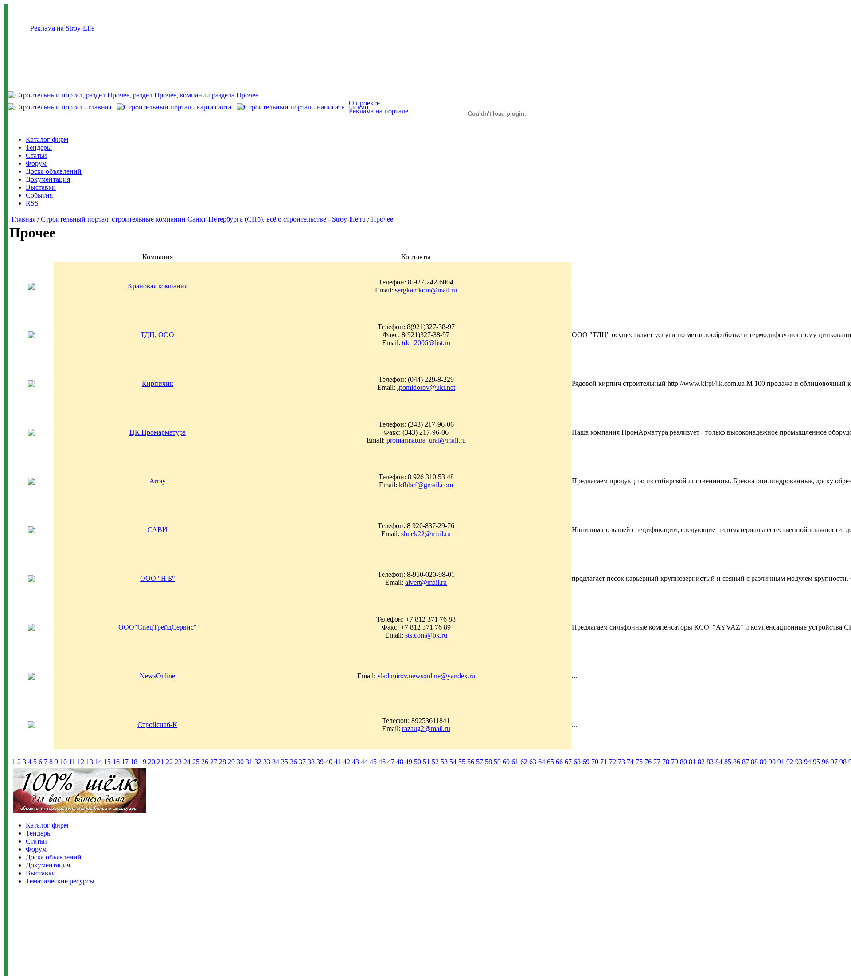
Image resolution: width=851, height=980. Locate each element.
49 (408, 762)
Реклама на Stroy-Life (62, 28)
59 (497, 762)
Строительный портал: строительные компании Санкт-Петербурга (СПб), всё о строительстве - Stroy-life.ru (203, 219)
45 (373, 762)
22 (169, 762)
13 (89, 762)
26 (204, 762)
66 (559, 762)
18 (133, 762)
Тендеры (39, 147)
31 (249, 762)
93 (798, 762)
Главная (23, 219)
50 (417, 762)
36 (293, 762)
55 (461, 762)
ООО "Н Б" (157, 578)
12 (80, 762)
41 (337, 762)
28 (222, 762)
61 (515, 762)
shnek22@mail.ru (426, 533)
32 (258, 762)
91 (781, 762)
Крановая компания (157, 286)
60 (506, 762)
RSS (32, 203)
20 (151, 762)
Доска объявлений (54, 171)
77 (656, 762)
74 (630, 762)
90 (772, 762)
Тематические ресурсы (60, 881)
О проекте (364, 103)
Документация (48, 179)
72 (612, 762)
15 (107, 762)
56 (470, 762)
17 (125, 762)
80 (683, 762)
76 (648, 762)
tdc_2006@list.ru (426, 342)
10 (63, 762)
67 (568, 762)
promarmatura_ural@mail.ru (426, 440)
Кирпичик (157, 383)
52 (435, 762)
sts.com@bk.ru (426, 635)
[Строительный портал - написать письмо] (302, 107)
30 (240, 762)
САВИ (158, 529)
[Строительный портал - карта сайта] (174, 107)
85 (727, 762)
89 (763, 762)
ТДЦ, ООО (157, 334)
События (39, 195)
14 (98, 762)
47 (390, 762)
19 (142, 762)
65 (550, 762)
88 (754, 762)
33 (266, 762)
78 (665, 762)
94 (807, 762)
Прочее (382, 219)
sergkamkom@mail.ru (426, 290)
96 (825, 762)
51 (426, 762)
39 (320, 762)
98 (843, 762)
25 (195, 762)
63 (532, 762)
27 (213, 762)
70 (594, 762)
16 (116, 762)
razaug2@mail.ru (426, 728)
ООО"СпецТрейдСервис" (157, 627)
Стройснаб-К (157, 724)
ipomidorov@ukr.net (426, 387)
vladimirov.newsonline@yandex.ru (426, 676)
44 (364, 762)
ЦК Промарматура (157, 432)
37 (302, 762)
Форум (36, 163)
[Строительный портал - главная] (59, 107)
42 (346, 762)
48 (399, 762)
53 (444, 762)
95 (816, 762)
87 (745, 762)
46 (382, 762)
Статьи (36, 155)
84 (718, 762)
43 (355, 762)
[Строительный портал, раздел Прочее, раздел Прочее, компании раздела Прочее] (133, 95)
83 (710, 762)
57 (479, 762)
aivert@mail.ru (426, 582)
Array (157, 481)
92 (789, 762)
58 (488, 762)
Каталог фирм (47, 139)
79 (674, 762)
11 (72, 762)
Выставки (41, 187)
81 (692, 762)
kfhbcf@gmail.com (426, 485)
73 (621, 762)
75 (639, 762)
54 (453, 762)
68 (577, 762)
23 (178, 762)
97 (834, 762)
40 (328, 762)
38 (311, 762)
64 (541, 762)
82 (701, 762)
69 (585, 762)
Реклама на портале (378, 111)
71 (603, 762)
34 (275, 762)
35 (284, 762)
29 (231, 762)
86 (736, 762)
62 (523, 762)
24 (187, 762)
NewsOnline (157, 676)
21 (160, 762)
